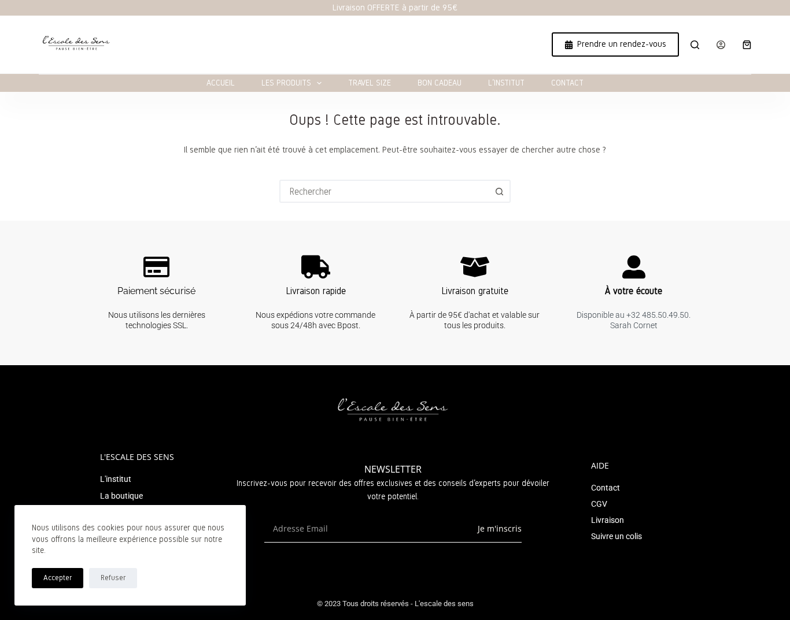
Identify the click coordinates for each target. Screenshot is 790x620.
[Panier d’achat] (747, 44)
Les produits (286, 83)
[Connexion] (721, 44)
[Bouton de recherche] (499, 191)
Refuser (113, 577)
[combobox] (384, 191)
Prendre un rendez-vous (621, 44)
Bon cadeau (440, 83)
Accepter (57, 577)
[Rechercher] (695, 44)
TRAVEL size (369, 83)
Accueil (220, 83)
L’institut (506, 83)
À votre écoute (633, 290)
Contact (567, 83)
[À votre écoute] (633, 267)
